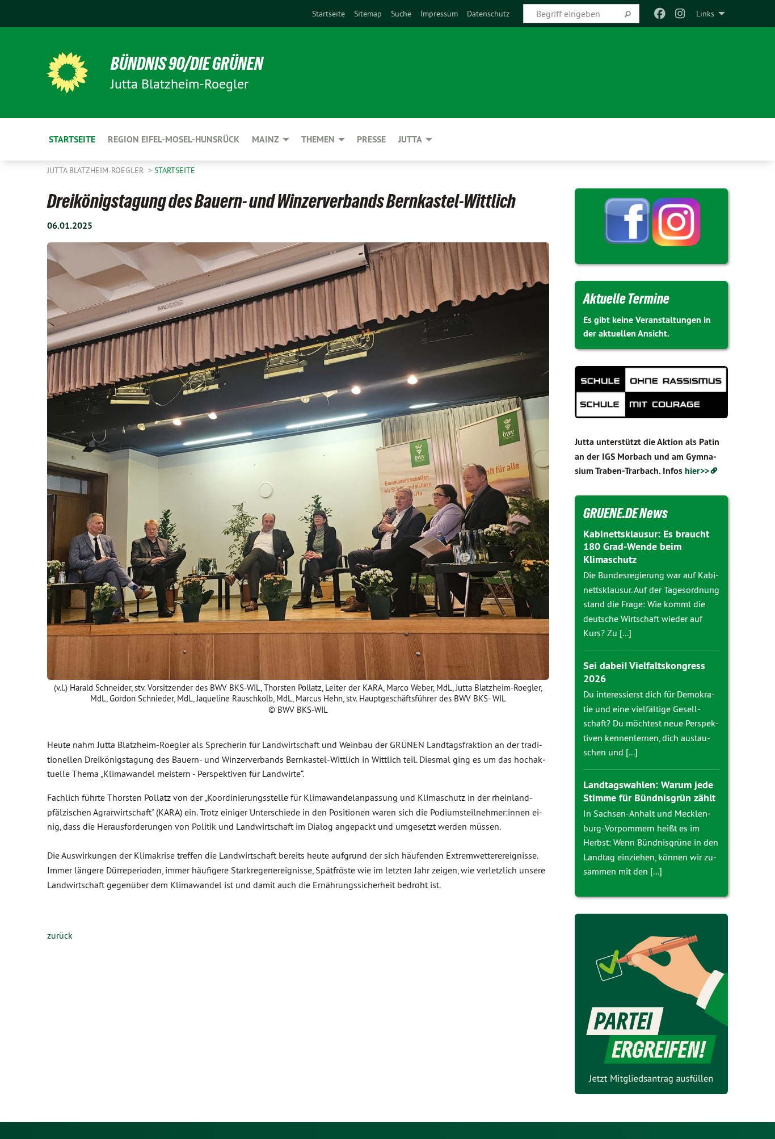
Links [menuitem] (705, 14)
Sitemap (368, 14)
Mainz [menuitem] (265, 139)
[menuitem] (328, 13)
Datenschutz (488, 14)
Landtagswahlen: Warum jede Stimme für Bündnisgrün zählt (649, 791)
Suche (401, 14)
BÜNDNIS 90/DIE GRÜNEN (187, 63)
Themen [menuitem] (318, 139)
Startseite (328, 14)
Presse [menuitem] (371, 139)
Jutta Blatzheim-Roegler (96, 170)
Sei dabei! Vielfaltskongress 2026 (644, 672)
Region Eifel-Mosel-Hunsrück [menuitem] (173, 139)
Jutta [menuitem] (410, 139)
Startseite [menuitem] (72, 139)
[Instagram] (680, 13)
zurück (60, 935)
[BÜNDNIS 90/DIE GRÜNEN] (67, 72)
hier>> (697, 471)
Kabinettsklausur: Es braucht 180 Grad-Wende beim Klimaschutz (646, 546)
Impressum (439, 14)
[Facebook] (659, 13)
